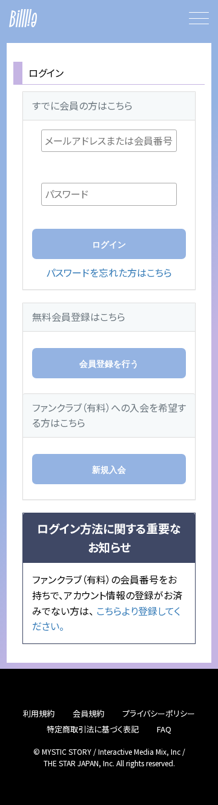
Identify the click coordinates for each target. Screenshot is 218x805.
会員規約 (88, 713)
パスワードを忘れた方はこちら (109, 272)
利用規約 (38, 713)
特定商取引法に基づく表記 (93, 729)
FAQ (164, 729)
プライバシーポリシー (158, 713)
